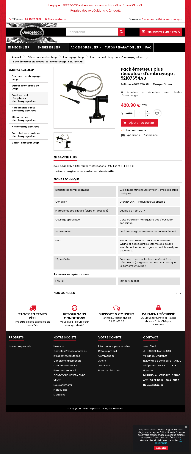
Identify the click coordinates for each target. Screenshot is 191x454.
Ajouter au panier (138, 123)
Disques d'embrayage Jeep (26, 77)
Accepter (161, 448)
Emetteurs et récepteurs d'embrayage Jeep (24, 98)
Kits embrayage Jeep (25, 126)
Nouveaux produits (20, 346)
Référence (127, 84)
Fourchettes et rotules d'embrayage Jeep (26, 134)
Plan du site (60, 390)
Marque (158, 84)
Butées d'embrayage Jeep (25, 87)
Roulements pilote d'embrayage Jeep (24, 109)
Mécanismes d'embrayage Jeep (24, 118)
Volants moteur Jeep (25, 142)
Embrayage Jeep (21, 70)
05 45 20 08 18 (33, 19)
